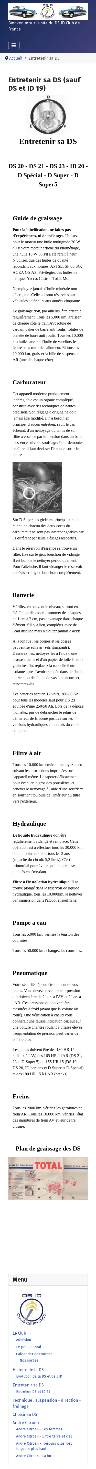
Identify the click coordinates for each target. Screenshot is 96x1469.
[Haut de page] (87, 1459)
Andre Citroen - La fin (33, 1456)
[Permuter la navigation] (13, 45)
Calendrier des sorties (34, 1354)
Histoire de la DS (28, 1369)
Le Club (19, 1333)
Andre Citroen (26, 1422)
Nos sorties (29, 1360)
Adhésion (23, 1340)
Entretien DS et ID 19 (33, 1392)
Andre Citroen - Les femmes (39, 1429)
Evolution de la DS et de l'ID (39, 1376)
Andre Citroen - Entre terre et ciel (44, 1436)
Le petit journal (28, 1347)
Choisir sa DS (25, 1414)
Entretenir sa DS (28, 1385)
